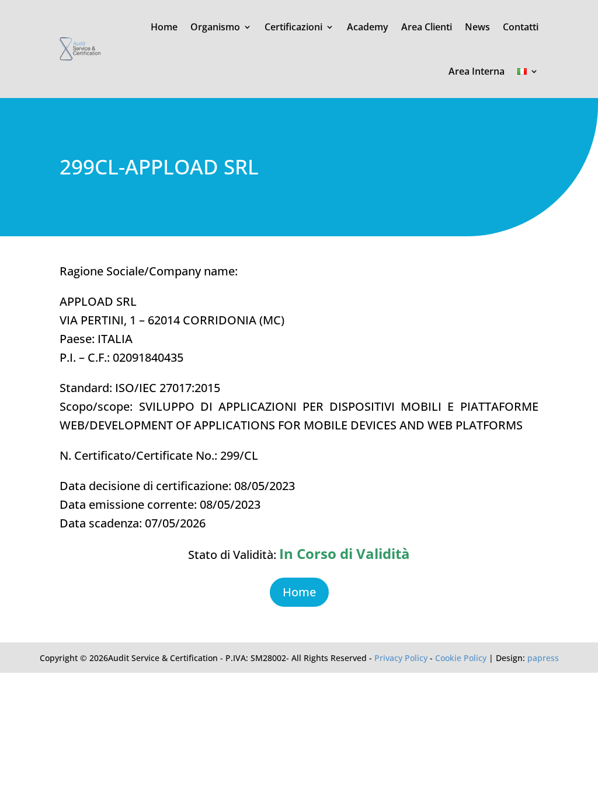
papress (543, 657)
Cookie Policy (460, 657)
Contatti (520, 26)
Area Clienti (426, 26)
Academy (367, 26)
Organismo (215, 26)
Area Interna (476, 71)
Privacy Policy (400, 657)
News (477, 26)
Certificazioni (293, 26)
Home (164, 26)
